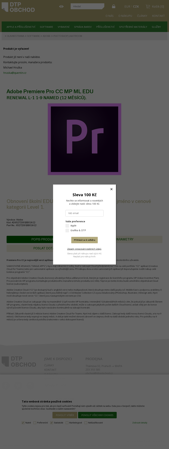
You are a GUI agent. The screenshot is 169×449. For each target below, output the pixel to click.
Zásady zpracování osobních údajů (84, 249)
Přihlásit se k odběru (84, 239)
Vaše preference (75, 221)
